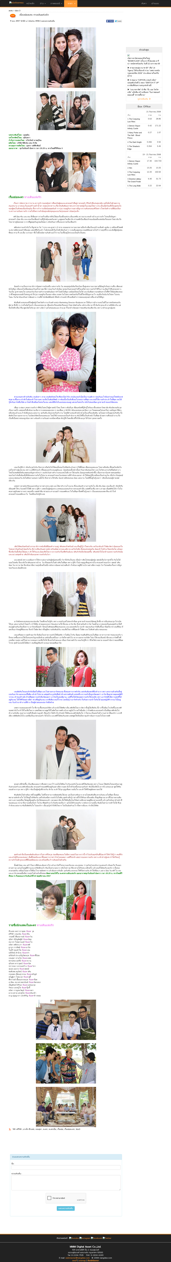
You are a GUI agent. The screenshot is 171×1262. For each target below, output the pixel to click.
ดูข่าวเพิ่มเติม (143, 99)
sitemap (82, 1260)
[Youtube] (74, 1238)
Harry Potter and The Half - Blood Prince (134, 135)
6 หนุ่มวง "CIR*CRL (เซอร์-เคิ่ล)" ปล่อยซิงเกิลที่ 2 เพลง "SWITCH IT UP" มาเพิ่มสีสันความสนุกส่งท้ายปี (143, 82)
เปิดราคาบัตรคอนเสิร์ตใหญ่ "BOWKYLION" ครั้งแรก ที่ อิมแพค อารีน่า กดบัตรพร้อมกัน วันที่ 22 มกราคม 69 (143, 61)
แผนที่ (74, 1260)
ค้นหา (144, 3)
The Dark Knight (135, 142)
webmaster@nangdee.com (77, 1257)
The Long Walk (135, 186)
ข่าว (41, 3)
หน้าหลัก (30, 3)
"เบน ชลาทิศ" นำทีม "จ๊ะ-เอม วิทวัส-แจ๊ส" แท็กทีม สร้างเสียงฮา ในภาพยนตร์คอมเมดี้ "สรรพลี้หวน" (143, 92)
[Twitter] (107, 1238)
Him (130, 168)
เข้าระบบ (155, 3)
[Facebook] (96, 1238)
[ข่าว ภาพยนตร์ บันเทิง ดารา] (16, 2)
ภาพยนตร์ (55, 3)
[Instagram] (84, 1238)
